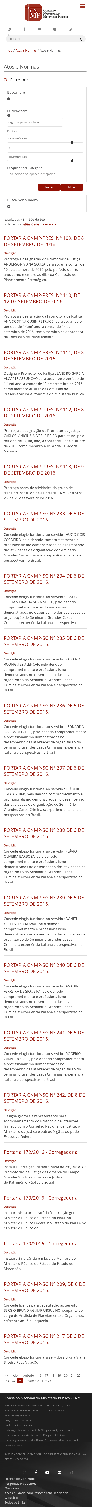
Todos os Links (15, 1502)
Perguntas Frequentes (20, 1483)
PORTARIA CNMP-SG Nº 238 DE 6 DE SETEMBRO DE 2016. (44, 833)
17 (46, 1375)
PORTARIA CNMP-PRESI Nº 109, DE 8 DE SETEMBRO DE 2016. (44, 241)
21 (72, 1375)
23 (7, 1381)
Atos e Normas (26, 50)
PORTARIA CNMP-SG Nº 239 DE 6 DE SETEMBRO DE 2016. (44, 900)
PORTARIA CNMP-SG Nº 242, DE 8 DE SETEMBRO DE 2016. (44, 1098)
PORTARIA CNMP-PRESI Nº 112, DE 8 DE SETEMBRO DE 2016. (44, 412)
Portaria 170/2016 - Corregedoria (40, 1243)
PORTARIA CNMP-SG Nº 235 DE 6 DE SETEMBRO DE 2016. (44, 641)
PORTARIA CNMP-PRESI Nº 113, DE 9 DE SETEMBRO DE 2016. (44, 469)
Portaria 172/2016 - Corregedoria (40, 1152)
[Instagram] (9, 29)
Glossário (11, 1498)
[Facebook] (24, 29)
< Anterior (28, 1375)
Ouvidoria (12, 1488)
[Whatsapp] (71, 1472)
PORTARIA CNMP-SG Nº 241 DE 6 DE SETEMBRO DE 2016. (44, 1035)
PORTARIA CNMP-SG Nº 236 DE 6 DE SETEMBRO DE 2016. (44, 708)
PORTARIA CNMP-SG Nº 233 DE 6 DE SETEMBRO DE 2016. (44, 516)
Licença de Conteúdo (20, 1479)
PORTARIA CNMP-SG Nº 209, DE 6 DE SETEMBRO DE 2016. (44, 1287)
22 (78, 1375)
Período (12, 131)
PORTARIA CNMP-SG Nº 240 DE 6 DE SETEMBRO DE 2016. (44, 968)
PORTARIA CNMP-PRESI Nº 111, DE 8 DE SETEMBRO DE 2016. (44, 355)
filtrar (71, 187)
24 (13, 1381)
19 (59, 1375)
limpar (49, 187)
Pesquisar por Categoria (24, 168)
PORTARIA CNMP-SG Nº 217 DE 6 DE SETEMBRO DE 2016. (44, 1339)
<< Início (11, 1375)
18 (53, 1375)
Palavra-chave (17, 111)
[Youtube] (39, 29)
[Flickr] (54, 29)
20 (65, 1375)
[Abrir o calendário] (74, 142)
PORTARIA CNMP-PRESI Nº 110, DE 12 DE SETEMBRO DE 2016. (42, 298)
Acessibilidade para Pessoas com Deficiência (36, 1493)
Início (8, 50)
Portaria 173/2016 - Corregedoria (40, 1198)
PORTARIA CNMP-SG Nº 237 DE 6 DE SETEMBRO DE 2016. (44, 771)
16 (40, 1375)
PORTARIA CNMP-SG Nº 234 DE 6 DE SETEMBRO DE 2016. (44, 579)
